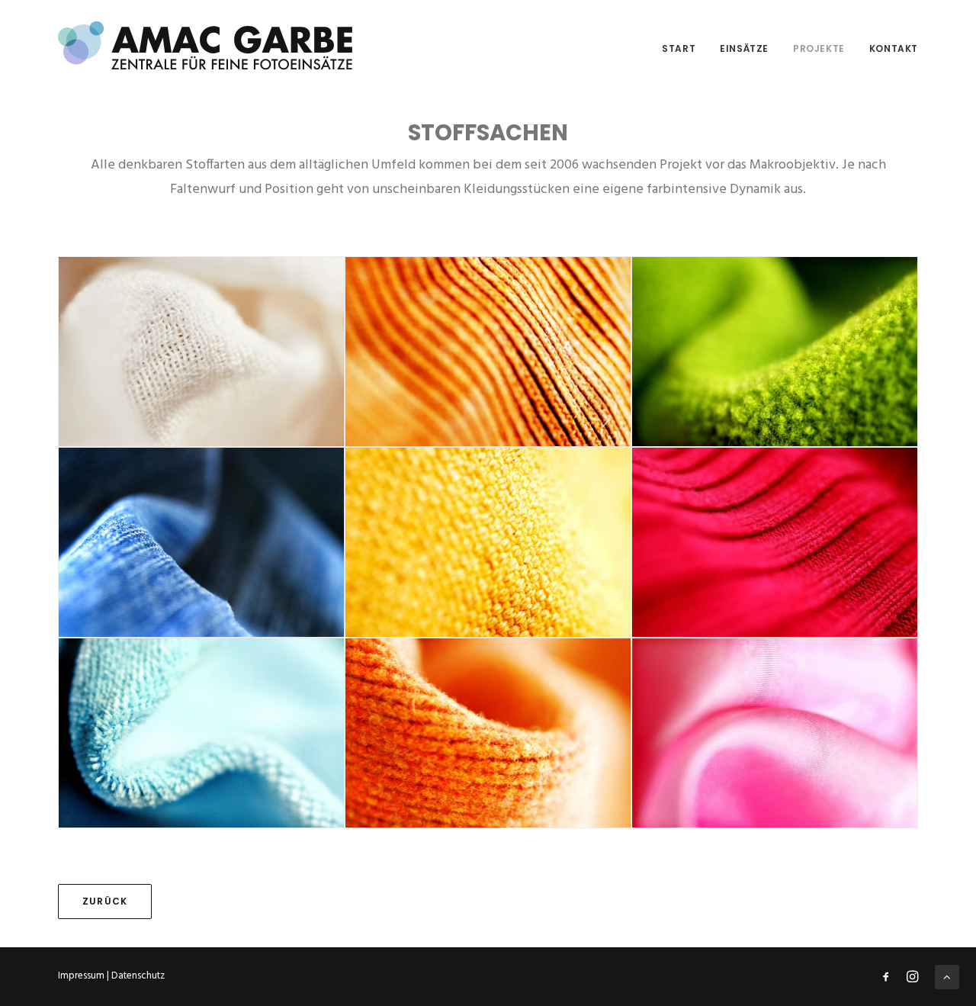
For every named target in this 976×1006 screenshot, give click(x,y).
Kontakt (893, 48)
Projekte (819, 48)
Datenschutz (138, 976)
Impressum (81, 976)
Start (678, 48)
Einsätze (744, 48)
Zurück (104, 901)
